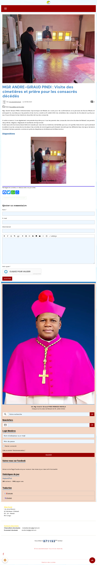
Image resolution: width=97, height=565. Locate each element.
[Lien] (29, 236)
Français (10, 493)
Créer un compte (7, 450)
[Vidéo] (40, 236)
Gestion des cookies (48, 562)
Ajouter (7, 279)
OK (92, 414)
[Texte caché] (33, 236)
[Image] (36, 236)
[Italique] (7, 236)
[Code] (43, 236)
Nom (4, 210)
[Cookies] (5, 560)
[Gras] (4, 236)
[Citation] (22, 236)
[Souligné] (11, 236)
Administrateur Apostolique (14, 198)
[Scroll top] (92, 560)
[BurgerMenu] (5, 8)
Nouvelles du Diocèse (16, 107)
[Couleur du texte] (18, 236)
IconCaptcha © (37, 274)
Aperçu (54, 236)
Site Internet (6, 227)
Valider (48, 455)
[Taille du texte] (14, 236)
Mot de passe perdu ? (19, 450)
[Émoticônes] (46, 236)
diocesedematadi (15, 102)
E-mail (4, 218)
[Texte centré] (26, 236)
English (9, 498)
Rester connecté (10, 446)
